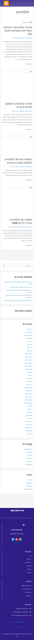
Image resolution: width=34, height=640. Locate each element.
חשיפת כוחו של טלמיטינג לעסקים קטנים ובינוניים (18, 161)
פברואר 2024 (28, 387)
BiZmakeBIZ (16, 542)
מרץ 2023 (29, 418)
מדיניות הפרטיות (17, 627)
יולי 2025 (29, 341)
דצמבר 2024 (28, 357)
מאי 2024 (29, 378)
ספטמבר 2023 (28, 403)
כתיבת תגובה (28, 38)
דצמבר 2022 (28, 427)
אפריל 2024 (29, 381)
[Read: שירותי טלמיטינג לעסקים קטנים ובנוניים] (17, 85)
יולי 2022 (29, 434)
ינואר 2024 (29, 391)
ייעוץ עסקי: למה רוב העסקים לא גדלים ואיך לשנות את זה (17, 300)
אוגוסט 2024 (28, 369)
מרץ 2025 (29, 351)
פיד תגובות (29, 486)
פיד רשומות (29, 483)
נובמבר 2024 (28, 360)
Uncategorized (28, 449)
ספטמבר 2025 (28, 335)
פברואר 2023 (28, 421)
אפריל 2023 (29, 415)
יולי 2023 (29, 406)
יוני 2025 (30, 344)
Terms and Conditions (17, 622)
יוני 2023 (30, 409)
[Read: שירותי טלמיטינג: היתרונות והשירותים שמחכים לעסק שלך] (27, 22)
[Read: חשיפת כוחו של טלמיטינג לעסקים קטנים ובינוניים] (17, 145)
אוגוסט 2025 (29, 338)
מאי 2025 (29, 347)
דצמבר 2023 (28, 394)
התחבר (30, 480)
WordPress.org (28, 489)
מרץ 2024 (29, 384)
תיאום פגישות (28, 464)
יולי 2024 (29, 372)
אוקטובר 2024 (28, 363)
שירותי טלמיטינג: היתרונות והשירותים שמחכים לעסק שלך (17, 31)
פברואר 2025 (28, 354)
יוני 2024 (29, 375)
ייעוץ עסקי (29, 461)
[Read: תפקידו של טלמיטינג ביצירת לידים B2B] (17, 201)
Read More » (28, 64)
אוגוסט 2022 (29, 431)
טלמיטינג (29, 455)
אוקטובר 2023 (28, 400)
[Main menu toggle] (6, 3)
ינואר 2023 (29, 424)
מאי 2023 (29, 412)
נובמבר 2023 (28, 397)
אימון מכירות (29, 452)
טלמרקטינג (29, 458)
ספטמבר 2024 (28, 366)
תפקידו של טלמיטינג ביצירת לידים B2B (21, 221)
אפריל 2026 (29, 332)
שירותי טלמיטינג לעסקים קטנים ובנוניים (18, 105)
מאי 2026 (29, 329)
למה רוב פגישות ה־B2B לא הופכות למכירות (21, 287)
